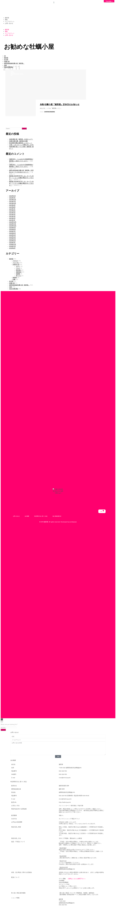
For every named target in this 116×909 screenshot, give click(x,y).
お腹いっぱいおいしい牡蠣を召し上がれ (21, 145)
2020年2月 (12, 240)
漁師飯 (18, 274)
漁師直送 (18, 272)
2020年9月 (12, 227)
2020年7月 (12, 231)
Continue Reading (49, 111)
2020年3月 (12, 239)
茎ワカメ (18, 275)
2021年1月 (12, 220)
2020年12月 (12, 222)
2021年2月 (12, 218)
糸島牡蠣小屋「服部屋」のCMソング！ (21, 139)
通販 (6, 19)
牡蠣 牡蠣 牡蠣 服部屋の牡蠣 (18, 141)
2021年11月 (12, 201)
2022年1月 (12, 197)
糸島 (11, 75)
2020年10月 (12, 225)
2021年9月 (12, 205)
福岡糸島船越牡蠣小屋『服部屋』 (14, 63)
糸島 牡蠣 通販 (13, 288)
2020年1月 (12, 242)
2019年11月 (12, 246)
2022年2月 (12, 196)
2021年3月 (12, 216)
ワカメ (18, 268)
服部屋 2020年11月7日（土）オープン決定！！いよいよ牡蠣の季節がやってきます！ (21, 177)
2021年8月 (12, 207)
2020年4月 (12, 237)
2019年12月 (12, 244)
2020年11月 (12, 224)
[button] (58, 26)
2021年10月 (12, 203)
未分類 (6, 59)
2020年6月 (12, 233)
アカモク (15, 260)
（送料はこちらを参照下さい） (76, 878)
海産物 (15, 277)
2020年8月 (12, 229)
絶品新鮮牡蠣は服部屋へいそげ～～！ (20, 143)
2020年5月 (12, 235)
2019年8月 (12, 248)
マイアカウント (9, 21)
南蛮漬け (18, 270)
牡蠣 (14, 279)
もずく (18, 266)
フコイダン (16, 262)
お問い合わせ (9, 23)
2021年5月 (12, 212)
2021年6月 (12, 211)
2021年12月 (12, 199)
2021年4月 (12, 214)
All (5, 56)
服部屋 (7, 18)
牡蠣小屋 (7, 61)
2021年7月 (12, 209)
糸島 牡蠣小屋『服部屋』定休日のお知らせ (59, 104)
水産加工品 (16, 264)
